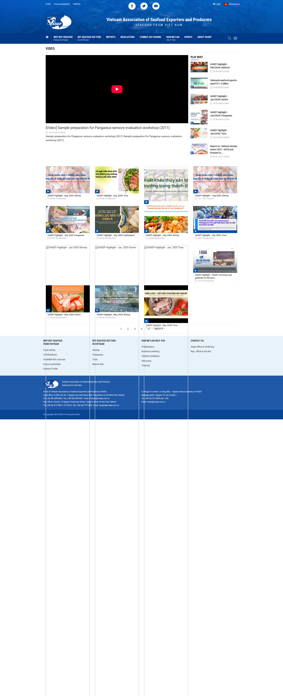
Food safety (49, 350)
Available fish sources (54, 359)
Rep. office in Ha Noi (201, 351)
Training (146, 365)
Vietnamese (234, 4)
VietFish (76, 4)
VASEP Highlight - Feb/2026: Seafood (220, 66)
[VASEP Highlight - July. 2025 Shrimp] (166, 219)
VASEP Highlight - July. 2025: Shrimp (162, 235)
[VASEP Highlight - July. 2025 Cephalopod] (117, 219)
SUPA (48, 4)
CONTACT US (197, 340)
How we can (172, 38)
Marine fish (98, 364)
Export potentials (52, 364)
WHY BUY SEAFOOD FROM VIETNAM (52, 342)
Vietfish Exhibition (151, 356)
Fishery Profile (50, 368)
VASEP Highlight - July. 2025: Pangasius (65, 235)
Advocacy (146, 361)
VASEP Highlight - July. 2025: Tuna (210, 235)
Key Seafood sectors (89, 38)
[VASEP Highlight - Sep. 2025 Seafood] (166, 185)
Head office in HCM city (202, 346)
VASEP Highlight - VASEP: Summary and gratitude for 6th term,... (213, 276)
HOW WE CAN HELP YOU (153, 340)
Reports (110, 37)
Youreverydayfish (62, 4)
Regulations (128, 37)
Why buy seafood (63, 38)
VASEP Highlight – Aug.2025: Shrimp (212, 195)
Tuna (94, 359)
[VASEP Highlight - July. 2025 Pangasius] (68, 219)
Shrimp (96, 350)
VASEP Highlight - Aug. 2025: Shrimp (64, 195)
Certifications (50, 354)
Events (188, 37)
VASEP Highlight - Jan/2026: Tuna (219, 132)
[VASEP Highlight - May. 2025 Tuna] (166, 304)
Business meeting (150, 351)
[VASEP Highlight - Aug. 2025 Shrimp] (68, 179)
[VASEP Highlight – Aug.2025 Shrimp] (215, 179)
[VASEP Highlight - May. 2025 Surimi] (68, 298)
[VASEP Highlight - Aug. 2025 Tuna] (117, 179)
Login (218, 4)
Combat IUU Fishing (150, 37)
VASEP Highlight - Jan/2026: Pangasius (221, 114)
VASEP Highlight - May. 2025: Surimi (63, 314)
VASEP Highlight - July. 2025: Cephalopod (115, 235)
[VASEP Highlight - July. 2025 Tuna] (215, 219)
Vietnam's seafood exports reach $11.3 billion (223, 82)
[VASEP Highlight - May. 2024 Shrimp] (117, 298)
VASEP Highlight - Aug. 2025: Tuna (112, 195)
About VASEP (204, 37)
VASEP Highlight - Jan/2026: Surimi (219, 98)
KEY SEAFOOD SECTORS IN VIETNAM (104, 342)
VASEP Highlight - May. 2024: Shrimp (113, 314)
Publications (148, 346)
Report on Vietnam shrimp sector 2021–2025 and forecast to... (223, 149)
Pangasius (97, 354)
